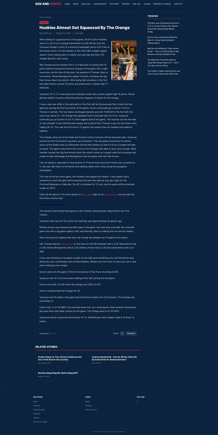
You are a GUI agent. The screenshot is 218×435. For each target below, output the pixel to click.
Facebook (131, 333)
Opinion (126, 4)
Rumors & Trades (162, 4)
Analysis (85, 4)
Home (67, 4)
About (87, 402)
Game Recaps (100, 4)
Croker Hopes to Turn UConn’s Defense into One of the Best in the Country (60, 358)
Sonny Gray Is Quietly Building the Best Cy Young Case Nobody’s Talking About (162, 40)
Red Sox (137, 4)
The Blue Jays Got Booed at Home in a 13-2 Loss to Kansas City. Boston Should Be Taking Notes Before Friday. (163, 27)
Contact (178, 4)
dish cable (87, 194)
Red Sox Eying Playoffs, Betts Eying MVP (58, 373)
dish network (110, 194)
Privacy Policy (91, 410)
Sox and (48, 4)
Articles (48, 17)
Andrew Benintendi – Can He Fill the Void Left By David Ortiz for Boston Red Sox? (114, 358)
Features (114, 4)
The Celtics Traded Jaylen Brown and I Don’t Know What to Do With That (163, 72)
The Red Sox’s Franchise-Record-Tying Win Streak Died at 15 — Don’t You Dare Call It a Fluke (163, 63)
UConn (147, 4)
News (75, 4)
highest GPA (67, 244)
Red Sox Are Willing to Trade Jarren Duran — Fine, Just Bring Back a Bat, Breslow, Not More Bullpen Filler (163, 51)
